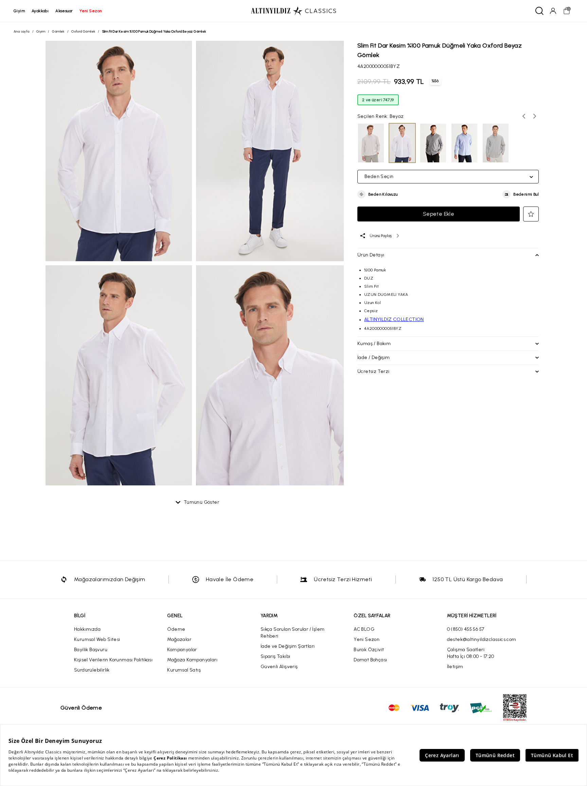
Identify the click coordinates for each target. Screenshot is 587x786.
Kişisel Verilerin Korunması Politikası (113, 660)
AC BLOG (364, 629)
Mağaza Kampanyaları (192, 660)
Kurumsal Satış (184, 670)
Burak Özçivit (369, 650)
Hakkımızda (87, 629)
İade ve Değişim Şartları (288, 646)
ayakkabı (40, 10)
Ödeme (176, 629)
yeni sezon (90, 10)
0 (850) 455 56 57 (465, 629)
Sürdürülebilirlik (92, 670)
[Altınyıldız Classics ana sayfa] (293, 11)
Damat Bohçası (370, 660)
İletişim (455, 666)
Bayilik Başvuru (90, 650)
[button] (377, 194)
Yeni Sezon (366, 639)
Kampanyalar (182, 650)
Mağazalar (179, 639)
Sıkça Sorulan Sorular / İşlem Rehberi (293, 632)
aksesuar (64, 10)
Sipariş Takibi (275, 656)
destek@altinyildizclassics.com (481, 639)
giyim (19, 10)
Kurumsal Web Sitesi (97, 639)
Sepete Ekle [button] (438, 214)
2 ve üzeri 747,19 (378, 99)
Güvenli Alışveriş (279, 666)
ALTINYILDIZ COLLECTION (394, 319)
